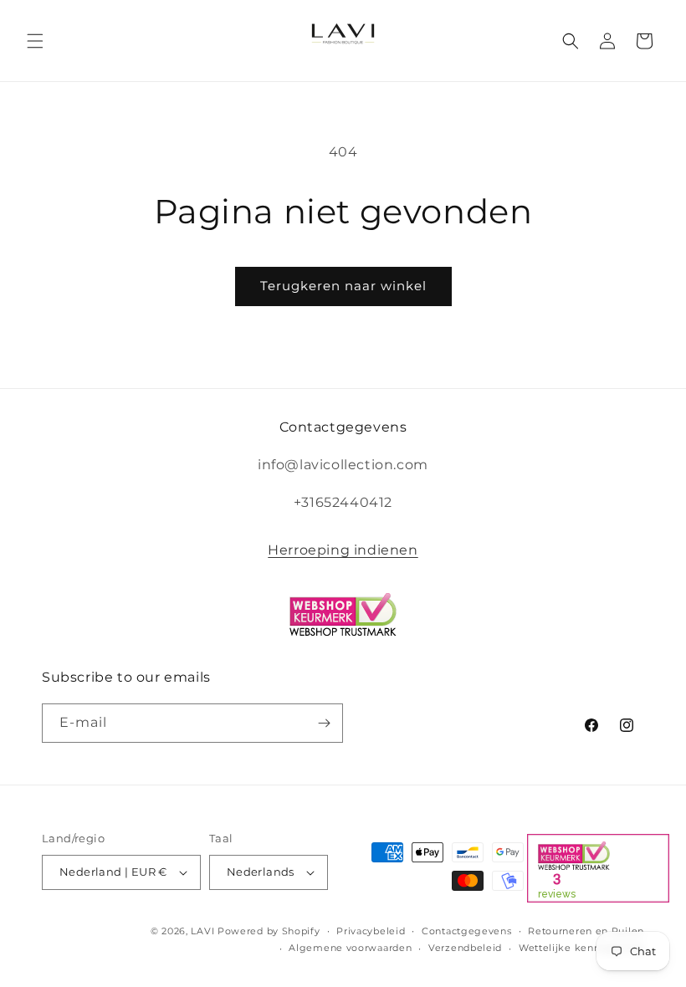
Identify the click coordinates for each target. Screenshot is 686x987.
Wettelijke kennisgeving (581, 948)
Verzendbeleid (465, 948)
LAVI (202, 931)
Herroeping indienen (342, 550)
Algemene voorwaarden (350, 948)
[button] (35, 41)
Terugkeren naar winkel (343, 286)
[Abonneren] (323, 723)
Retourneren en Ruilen (586, 931)
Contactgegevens (467, 931)
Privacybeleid (370, 931)
